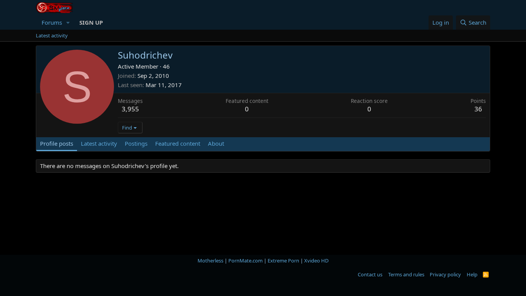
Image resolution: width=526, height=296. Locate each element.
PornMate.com (245, 260)
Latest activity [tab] (99, 143)
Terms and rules (406, 274)
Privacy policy (445, 274)
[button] (68, 22)
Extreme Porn (283, 260)
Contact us (370, 274)
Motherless (210, 260)
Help (472, 274)
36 (478, 108)
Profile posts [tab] (56, 143)
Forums (52, 22)
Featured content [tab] (177, 143)
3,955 (130, 108)
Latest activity (52, 35)
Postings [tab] (136, 143)
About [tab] (216, 143)
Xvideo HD (316, 260)
